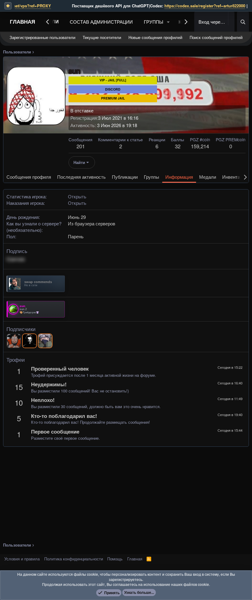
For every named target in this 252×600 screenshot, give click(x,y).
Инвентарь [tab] (233, 176)
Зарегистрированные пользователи (42, 37)
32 (177, 146)
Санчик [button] (15, 259)
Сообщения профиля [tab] (28, 176)
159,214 (200, 146)
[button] (168, 22)
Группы (153, 21)
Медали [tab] (207, 176)
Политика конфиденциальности (73, 559)
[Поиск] (243, 22)
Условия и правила (22, 559)
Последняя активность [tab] (81, 176)
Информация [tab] (179, 176)
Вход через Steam (212, 21)
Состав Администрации (101, 21)
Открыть (77, 196)
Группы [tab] (151, 176)
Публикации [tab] (125, 176)
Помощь (115, 559)
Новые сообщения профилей (155, 37)
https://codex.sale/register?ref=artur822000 (174, 6)
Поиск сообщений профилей (216, 37)
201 (81, 146)
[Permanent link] (27, 259)
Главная (22, 21)
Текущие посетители (102, 37)
